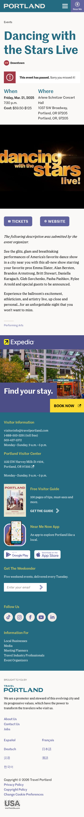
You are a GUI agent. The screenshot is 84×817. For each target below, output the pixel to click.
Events (8, 22)
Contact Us (12, 724)
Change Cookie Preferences (24, 794)
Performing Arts (13, 325)
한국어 (8, 767)
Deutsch (10, 749)
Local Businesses (15, 641)
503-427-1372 (13, 440)
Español (9, 740)
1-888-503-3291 (14, 435)
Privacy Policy (14, 784)
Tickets (20, 221)
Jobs (7, 729)
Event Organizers (16, 660)
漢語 (45, 758)
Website (56, 221)
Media (8, 646)
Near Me (77, 9)
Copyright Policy (15, 789)
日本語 (46, 749)
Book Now (64, 405)
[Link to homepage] (24, 6)
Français (48, 740)
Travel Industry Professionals (24, 655)
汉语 (7, 758)
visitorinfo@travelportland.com (26, 430)
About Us (10, 719)
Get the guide (41, 511)
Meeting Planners (16, 650)
